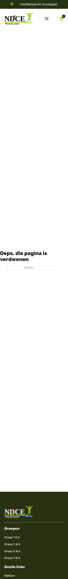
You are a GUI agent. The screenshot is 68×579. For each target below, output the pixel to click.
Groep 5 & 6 (12, 551)
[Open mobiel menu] (46, 18)
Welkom (9, 575)
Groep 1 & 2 (12, 537)
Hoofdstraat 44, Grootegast (38, 4)
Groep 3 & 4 (12, 544)
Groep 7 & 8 (12, 558)
